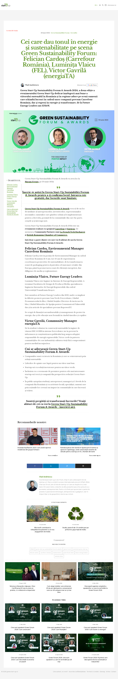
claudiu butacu (57, 552)
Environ (71, 229)
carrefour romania (45, 552)
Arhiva (108, 671)
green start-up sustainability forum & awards (49, 549)
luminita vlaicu (59, 556)
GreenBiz (73, 33)
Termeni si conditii (93, 671)
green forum (67, 549)
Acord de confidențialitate (77, 671)
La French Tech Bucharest (72, 232)
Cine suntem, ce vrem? (60, 671)
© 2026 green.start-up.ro (9, 671)
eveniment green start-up (80, 549)
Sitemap (102, 671)
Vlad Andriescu (32, 85)
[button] (99, 5)
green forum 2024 (68, 552)
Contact (113, 671)
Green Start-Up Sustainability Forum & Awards (47, 209)
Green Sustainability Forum (60, 33)
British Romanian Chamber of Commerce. (47, 235)
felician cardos (34, 552)
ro (96, 5)
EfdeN (32, 549)
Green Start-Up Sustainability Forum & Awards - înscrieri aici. (61, 405)
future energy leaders (82, 552)
